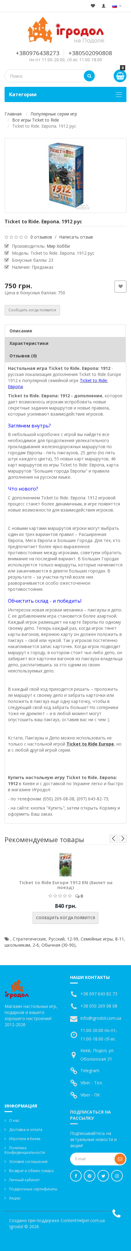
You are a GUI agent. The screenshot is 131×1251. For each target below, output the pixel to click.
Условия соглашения (28, 1161)
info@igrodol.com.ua (100, 1018)
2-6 (36, 945)
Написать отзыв (76, 237)
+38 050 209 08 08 (98, 1006)
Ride (93, 744)
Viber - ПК (90, 1095)
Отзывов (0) (23, 356)
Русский (56, 939)
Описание (20, 331)
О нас (14, 1120)
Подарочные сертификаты (33, 1189)
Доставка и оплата (25, 1129)
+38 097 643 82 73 (98, 994)
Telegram (89, 1070)
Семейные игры (97, 939)
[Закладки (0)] (92, 6)
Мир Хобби (58, 246)
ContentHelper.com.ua (83, 1220)
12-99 (72, 939)
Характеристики (28, 343)
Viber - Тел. (91, 1083)
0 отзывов (41, 237)
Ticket (73, 744)
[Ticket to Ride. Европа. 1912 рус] (65, 175)
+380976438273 (37, 53)
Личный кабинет (24, 1180)
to (84, 744)
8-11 (119, 939)
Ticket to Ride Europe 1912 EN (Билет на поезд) (65, 885)
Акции (14, 1198)
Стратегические (29, 939)
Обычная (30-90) (58, 945)
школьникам (17, 945)
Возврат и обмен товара (31, 1170)
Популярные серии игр (53, 114)
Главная (13, 114)
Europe (106, 744)
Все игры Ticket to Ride (35, 120)
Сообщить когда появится (32, 310)
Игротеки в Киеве (25, 1138)
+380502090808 (90, 53)
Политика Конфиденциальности (25, 1150)
